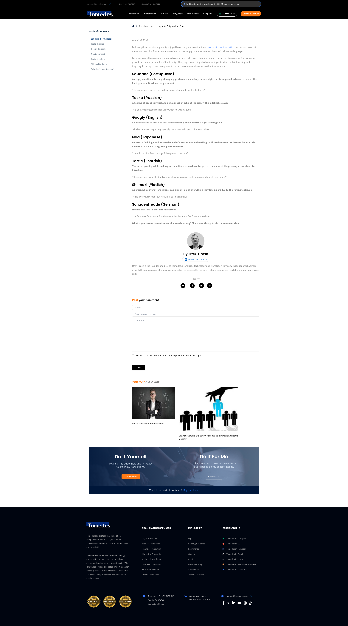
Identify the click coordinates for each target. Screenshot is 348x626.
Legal (190, 538)
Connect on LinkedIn (197, 259)
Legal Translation (150, 538)
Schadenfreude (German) (102, 69)
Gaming (191, 554)
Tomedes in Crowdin (235, 559)
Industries (195, 528)
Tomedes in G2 (233, 543)
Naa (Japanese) (98, 54)
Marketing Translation (152, 554)
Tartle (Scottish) (98, 59)
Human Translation (150, 569)
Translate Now (250, 13)
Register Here (191, 490)
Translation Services (156, 528)
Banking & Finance (196, 543)
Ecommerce (193, 549)
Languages (178, 14)
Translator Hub (146, 26)
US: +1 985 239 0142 (127, 4)
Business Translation (151, 564)
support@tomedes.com (96, 4)
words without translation (221, 47)
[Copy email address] (110, 4)
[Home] (133, 26)
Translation (134, 14)
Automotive (193, 569)
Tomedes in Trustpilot (236, 538)
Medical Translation (151, 543)
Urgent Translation (150, 574)
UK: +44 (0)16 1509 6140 (150, 4)
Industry (164, 14)
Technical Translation (151, 559)
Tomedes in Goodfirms (236, 569)
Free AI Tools (193, 14)
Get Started (131, 476)
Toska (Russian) (98, 44)
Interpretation (150, 14)
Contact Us (214, 476)
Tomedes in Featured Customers (241, 564)
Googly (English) (98, 49)
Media (191, 559)
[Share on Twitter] (183, 285)
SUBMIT (139, 367)
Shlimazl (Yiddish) (99, 64)
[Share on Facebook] (192, 285)
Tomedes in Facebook (236, 549)
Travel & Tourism (196, 574)
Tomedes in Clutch (234, 554)
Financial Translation (151, 549)
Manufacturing (195, 564)
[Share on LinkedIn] (201, 285)
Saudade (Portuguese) (101, 39)
